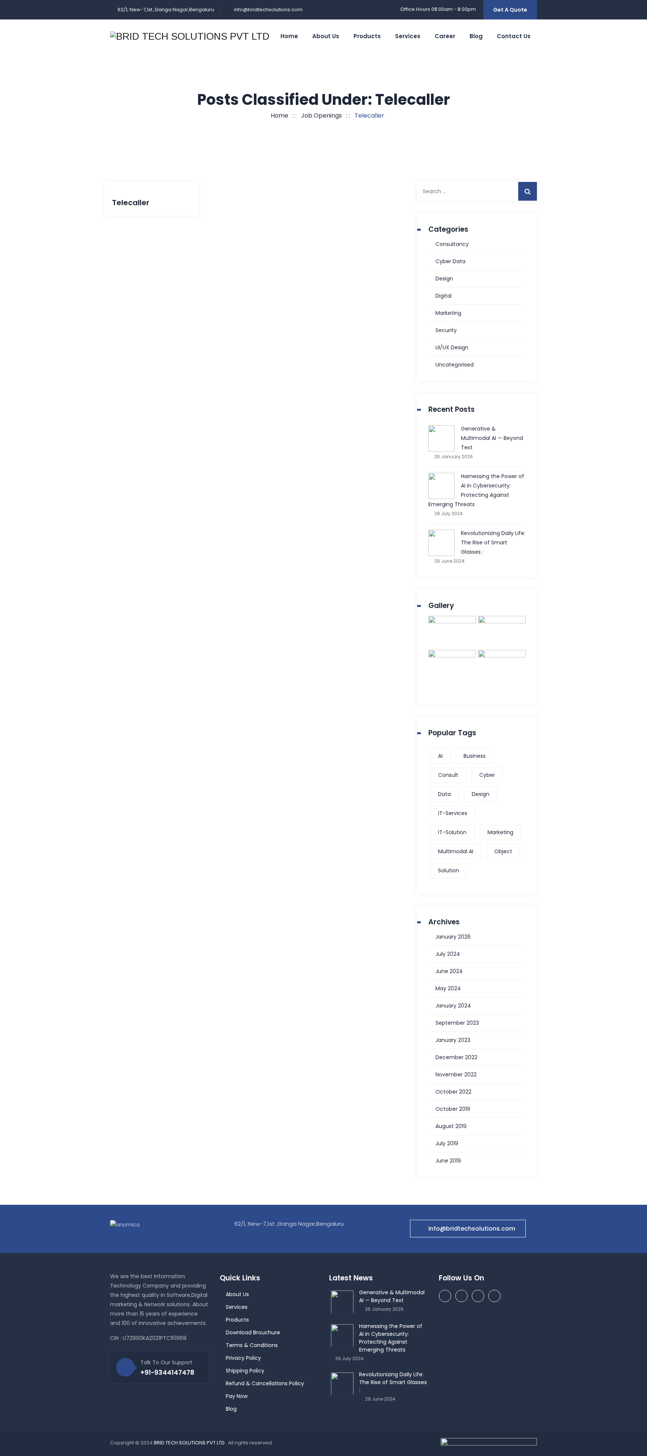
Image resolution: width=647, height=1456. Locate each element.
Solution (448, 870)
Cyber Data (450, 261)
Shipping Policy (245, 1370)
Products (367, 36)
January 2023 (452, 1040)
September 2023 (457, 1023)
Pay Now (236, 1396)
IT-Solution (452, 832)
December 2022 (456, 1057)
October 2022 (453, 1091)
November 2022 (456, 1074)
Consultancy (452, 244)
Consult (448, 775)
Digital (443, 296)
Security (446, 330)
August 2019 (451, 1126)
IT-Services (452, 813)
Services (407, 36)
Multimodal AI (455, 851)
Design (444, 278)
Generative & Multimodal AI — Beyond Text (492, 438)
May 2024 (448, 988)
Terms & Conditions (252, 1345)
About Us (237, 1294)
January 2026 (453, 936)
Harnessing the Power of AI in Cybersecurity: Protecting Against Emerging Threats (476, 490)
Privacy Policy (243, 1358)
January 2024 (453, 1005)
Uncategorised (454, 364)
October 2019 (452, 1109)
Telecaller (130, 202)
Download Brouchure (253, 1332)
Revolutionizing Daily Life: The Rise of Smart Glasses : (493, 542)
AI (440, 756)
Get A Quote (510, 9)
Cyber (487, 775)
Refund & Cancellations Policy (265, 1383)
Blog (476, 36)
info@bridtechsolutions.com (268, 9)
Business (475, 756)
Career (445, 36)
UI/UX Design (451, 347)
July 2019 (446, 1143)
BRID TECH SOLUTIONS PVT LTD (190, 1442)
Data (444, 794)
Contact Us (514, 36)
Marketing (448, 313)
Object (503, 851)
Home (289, 36)
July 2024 (447, 954)
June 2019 (448, 1160)
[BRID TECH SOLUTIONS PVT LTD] (190, 36)
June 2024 (449, 971)
